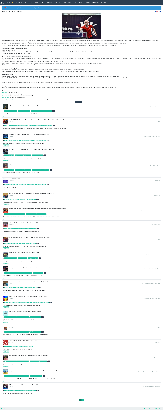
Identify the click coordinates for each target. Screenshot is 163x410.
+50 (39, 287)
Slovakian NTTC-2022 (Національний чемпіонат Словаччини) (40, 125)
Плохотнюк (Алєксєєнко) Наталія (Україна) (24, 272)
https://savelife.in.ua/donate (28, 7)
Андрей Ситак (5, 97)
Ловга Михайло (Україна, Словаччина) (12, 140)
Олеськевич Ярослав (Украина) (11, 110)
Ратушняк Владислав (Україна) (40, 140)
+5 (53, 125)
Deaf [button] (60, 2)
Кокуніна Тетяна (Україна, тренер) (11, 184)
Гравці (85, 101)
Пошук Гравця (67, 2)
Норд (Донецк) (22, 243)
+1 (38, 228)
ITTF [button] (31, 2)
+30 (37, 199)
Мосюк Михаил (19, 390)
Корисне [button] (81, 2)
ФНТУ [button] (41, 2)
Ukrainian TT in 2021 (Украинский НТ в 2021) (40, 169)
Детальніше (6, 116)
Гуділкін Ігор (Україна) (31, 199)
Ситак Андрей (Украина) (9, 228)
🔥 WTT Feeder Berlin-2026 (17, 2)
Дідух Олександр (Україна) (20, 199)
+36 (51, 169)
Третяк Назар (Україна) (9, 155)
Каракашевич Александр (20, 228)
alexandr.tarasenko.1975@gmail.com (153, 408)
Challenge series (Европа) (31, 228)
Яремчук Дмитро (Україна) (37, 155)
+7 (39, 258)
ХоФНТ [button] (87, 2)
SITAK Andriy (5, 92)
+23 (48, 184)
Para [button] (56, 2)
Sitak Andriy (5, 95)
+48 (44, 375)
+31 (48, 361)
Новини (78, 101)
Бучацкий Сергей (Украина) (20, 287)
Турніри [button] (74, 2)
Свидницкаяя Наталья (9, 287)
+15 (37, 243)
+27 (50, 302)
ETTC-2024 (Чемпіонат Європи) (24, 110)
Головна (8, 2)
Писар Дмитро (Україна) (9, 199)
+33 (44, 155)
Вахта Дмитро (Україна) (41, 184)
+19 (42, 317)
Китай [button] (36, 2)
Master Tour (7, 346)
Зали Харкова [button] (95, 2)
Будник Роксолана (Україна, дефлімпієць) (23, 155)
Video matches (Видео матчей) (27, 346)
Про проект (103, 2)
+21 (42, 331)
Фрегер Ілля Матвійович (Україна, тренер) (27, 184)
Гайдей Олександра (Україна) (29, 390)
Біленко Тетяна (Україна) (9, 272)
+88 (37, 390)
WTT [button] (26, 2)
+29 (53, 110)
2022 (6, 125)
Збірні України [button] (49, 2)
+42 (48, 140)
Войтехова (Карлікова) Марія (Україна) (12, 302)
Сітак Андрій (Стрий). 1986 (8, 99)
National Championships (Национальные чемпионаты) (41, 110)
